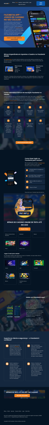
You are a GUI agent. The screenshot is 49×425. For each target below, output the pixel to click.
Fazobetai (17, 346)
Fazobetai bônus (8, 59)
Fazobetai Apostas (13, 100)
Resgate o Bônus (24, 229)
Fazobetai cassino (19, 27)
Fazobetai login (42, 162)
